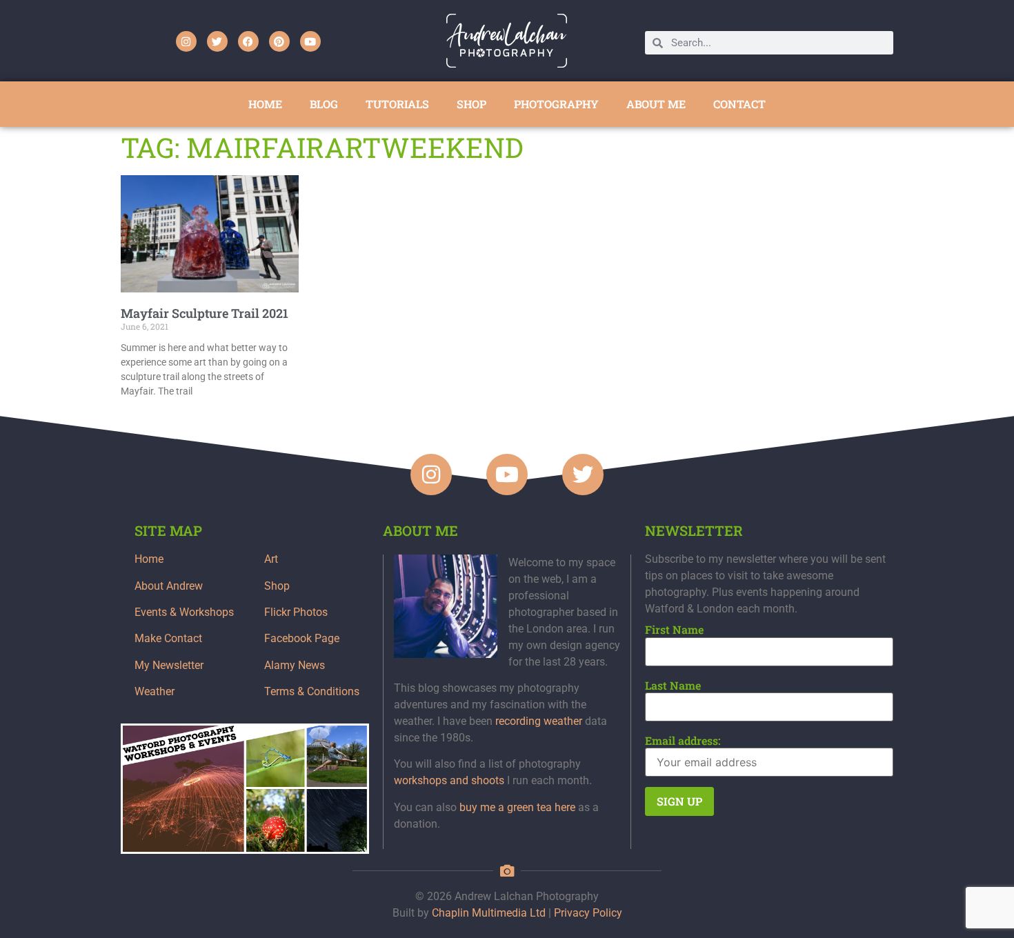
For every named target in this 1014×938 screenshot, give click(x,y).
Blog (324, 104)
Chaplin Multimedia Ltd (489, 912)
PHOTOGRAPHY (556, 104)
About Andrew (169, 585)
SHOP (471, 104)
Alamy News (294, 665)
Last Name (673, 685)
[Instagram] (186, 41)
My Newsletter (169, 665)
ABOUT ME (656, 104)
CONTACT (739, 104)
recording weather (538, 721)
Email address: (683, 740)
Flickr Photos (296, 612)
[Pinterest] (279, 41)
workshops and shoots (449, 780)
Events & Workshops (184, 612)
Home (149, 559)
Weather (155, 691)
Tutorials (397, 104)
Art (271, 559)
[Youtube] (310, 41)
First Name (674, 629)
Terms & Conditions (311, 691)
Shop (277, 585)
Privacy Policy (588, 912)
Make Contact (168, 638)
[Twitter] (217, 41)
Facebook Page (301, 638)
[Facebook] (248, 41)
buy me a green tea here (517, 807)
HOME (265, 104)
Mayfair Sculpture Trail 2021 (204, 313)
